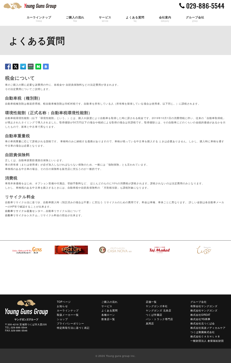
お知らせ (62, 306)
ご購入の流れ (75, 19)
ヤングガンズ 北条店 (158, 310)
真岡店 (150, 323)
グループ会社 (195, 19)
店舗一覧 (151, 301)
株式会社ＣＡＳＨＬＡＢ (205, 336)
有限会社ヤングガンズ (204, 306)
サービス (105, 19)
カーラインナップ (39, 19)
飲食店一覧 (108, 319)
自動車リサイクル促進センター (24, 211)
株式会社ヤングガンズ (204, 310)
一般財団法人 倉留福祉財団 (207, 340)
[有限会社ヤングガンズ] (26, 309)
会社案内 (165, 19)
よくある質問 (135, 19)
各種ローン (108, 314)
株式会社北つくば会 (202, 323)
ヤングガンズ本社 (156, 306)
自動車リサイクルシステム (21, 215)
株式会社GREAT (200, 314)
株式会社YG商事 (200, 319)
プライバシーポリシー (70, 323)
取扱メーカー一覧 (68, 314)
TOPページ (64, 301)
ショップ (62, 319)
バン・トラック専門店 (159, 319)
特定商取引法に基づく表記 (73, 327)
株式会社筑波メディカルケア (208, 327)
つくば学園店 (154, 314)
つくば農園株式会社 (202, 332)
